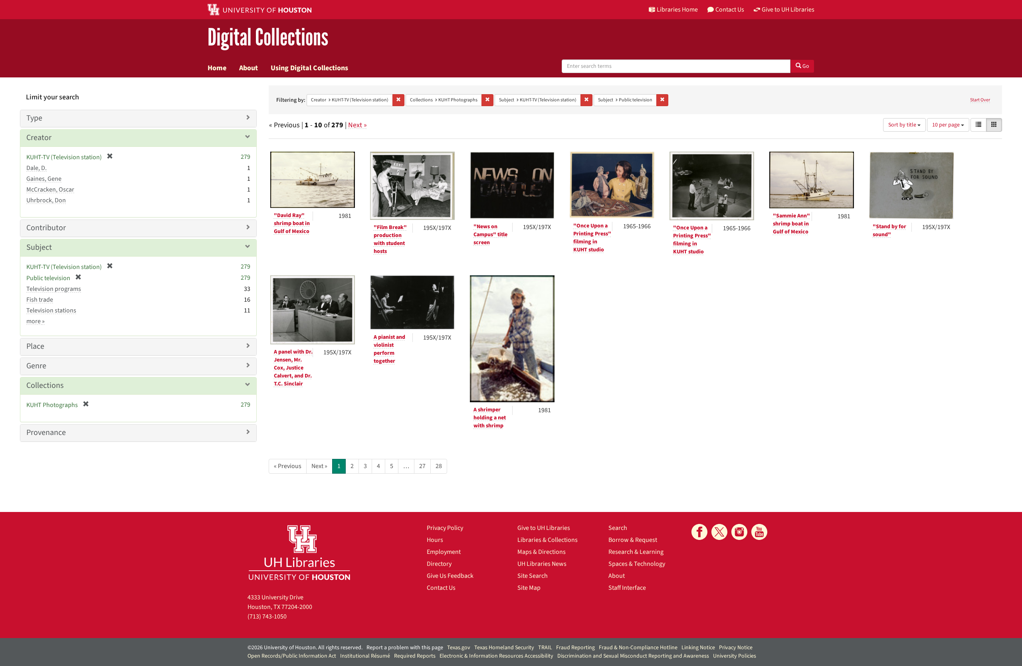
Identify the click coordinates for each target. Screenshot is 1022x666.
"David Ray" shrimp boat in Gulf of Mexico (292, 223)
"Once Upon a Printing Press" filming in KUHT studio (592, 238)
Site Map (529, 587)
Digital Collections (268, 37)
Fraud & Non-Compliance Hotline (638, 648)
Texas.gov (458, 648)
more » (35, 321)
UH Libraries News (541, 563)
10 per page (946, 125)
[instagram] (739, 532)
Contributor (46, 227)
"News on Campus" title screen (490, 235)
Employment (444, 551)
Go (805, 66)
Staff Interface (627, 587)
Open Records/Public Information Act (292, 656)
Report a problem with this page (404, 648)
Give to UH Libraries (543, 528)
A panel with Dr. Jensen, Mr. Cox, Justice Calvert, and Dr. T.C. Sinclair (293, 368)
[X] (719, 532)
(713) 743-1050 (267, 616)
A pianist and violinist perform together (389, 349)
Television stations (51, 310)
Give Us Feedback (450, 575)
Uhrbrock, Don (46, 200)
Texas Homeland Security (504, 648)
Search (617, 528)
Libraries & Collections (547, 540)
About (248, 68)
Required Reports (415, 656)
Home (217, 68)
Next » (357, 125)
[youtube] (759, 532)
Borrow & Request (632, 540)
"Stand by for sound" (889, 231)
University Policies (734, 656)
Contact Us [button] (729, 9)
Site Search (532, 575)
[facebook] (699, 532)
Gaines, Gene (43, 178)
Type (34, 118)
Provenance (46, 432)
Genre (36, 366)
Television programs (53, 289)
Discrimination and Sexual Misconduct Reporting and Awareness (633, 656)
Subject (39, 247)
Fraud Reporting (575, 648)
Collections (44, 385)
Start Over (980, 100)
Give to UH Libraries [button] (788, 9)
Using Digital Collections (309, 68)
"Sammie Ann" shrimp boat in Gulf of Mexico (791, 224)
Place (35, 346)
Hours (435, 540)
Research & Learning (636, 551)
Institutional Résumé (365, 656)
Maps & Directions (541, 551)
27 (422, 466)
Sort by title (902, 125)
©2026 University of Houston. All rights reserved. (305, 648)
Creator (38, 137)
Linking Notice (698, 648)
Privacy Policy (445, 528)
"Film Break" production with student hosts (390, 239)
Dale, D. (36, 168)
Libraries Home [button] (677, 9)
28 (439, 466)
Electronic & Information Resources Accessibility (496, 656)
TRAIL (545, 648)
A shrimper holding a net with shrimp (489, 418)
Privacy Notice (736, 648)
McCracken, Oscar (50, 189)
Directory (439, 563)
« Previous (287, 466)
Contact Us (441, 587)
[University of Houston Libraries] (299, 552)
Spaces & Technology (636, 563)
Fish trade (39, 299)
